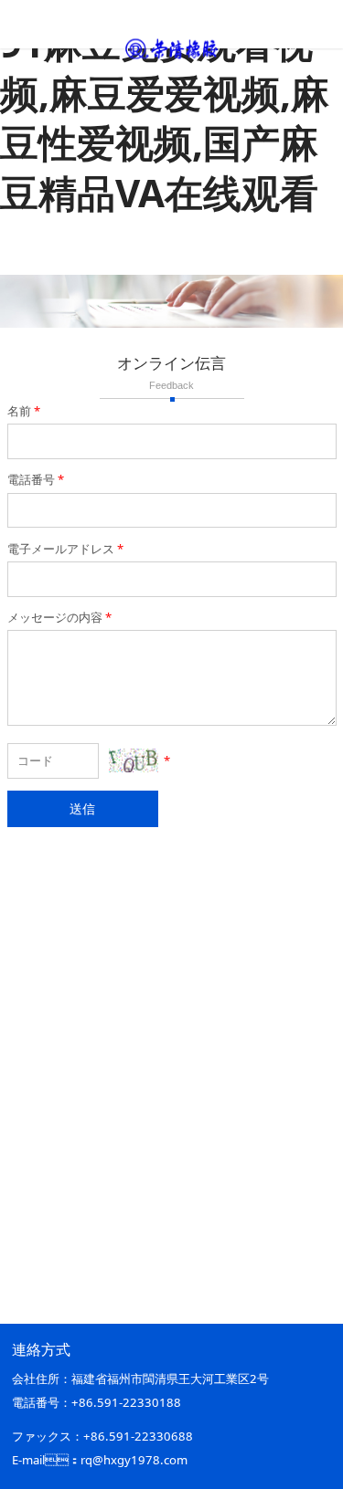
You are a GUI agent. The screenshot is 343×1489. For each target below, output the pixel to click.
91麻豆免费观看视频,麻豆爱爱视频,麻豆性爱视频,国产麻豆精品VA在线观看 (164, 117)
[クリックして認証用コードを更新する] (134, 760)
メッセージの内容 (59, 617)
